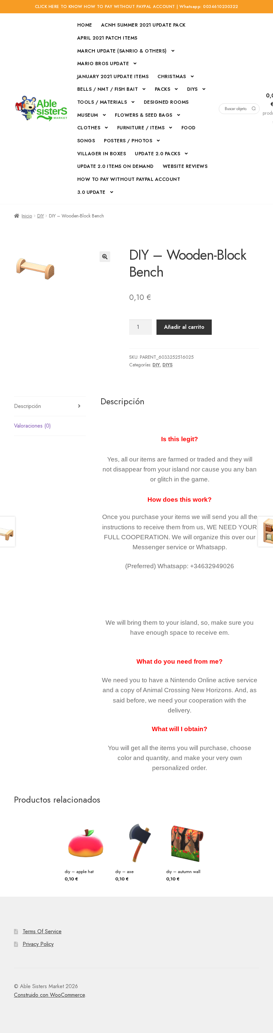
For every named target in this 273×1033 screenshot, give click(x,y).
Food (188, 127)
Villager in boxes (101, 153)
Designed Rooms (166, 102)
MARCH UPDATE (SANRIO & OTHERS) (122, 51)
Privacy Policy (38, 944)
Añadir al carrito (184, 327)
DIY (40, 215)
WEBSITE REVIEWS (185, 166)
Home (84, 25)
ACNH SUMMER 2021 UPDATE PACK (143, 25)
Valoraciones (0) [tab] (32, 426)
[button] (105, 256)
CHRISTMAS (171, 76)
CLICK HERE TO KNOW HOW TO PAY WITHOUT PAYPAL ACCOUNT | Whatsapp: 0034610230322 (136, 7)
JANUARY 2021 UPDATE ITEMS (113, 76)
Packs (162, 89)
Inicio (27, 215)
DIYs (192, 89)
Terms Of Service (42, 931)
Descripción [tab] (27, 406)
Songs (86, 140)
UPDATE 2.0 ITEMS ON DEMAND (115, 166)
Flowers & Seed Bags (143, 115)
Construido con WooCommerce (49, 995)
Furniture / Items (141, 127)
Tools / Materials (102, 102)
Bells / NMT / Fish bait (107, 89)
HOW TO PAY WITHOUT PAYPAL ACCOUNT (128, 179)
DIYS (167, 364)
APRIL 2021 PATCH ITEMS (107, 38)
